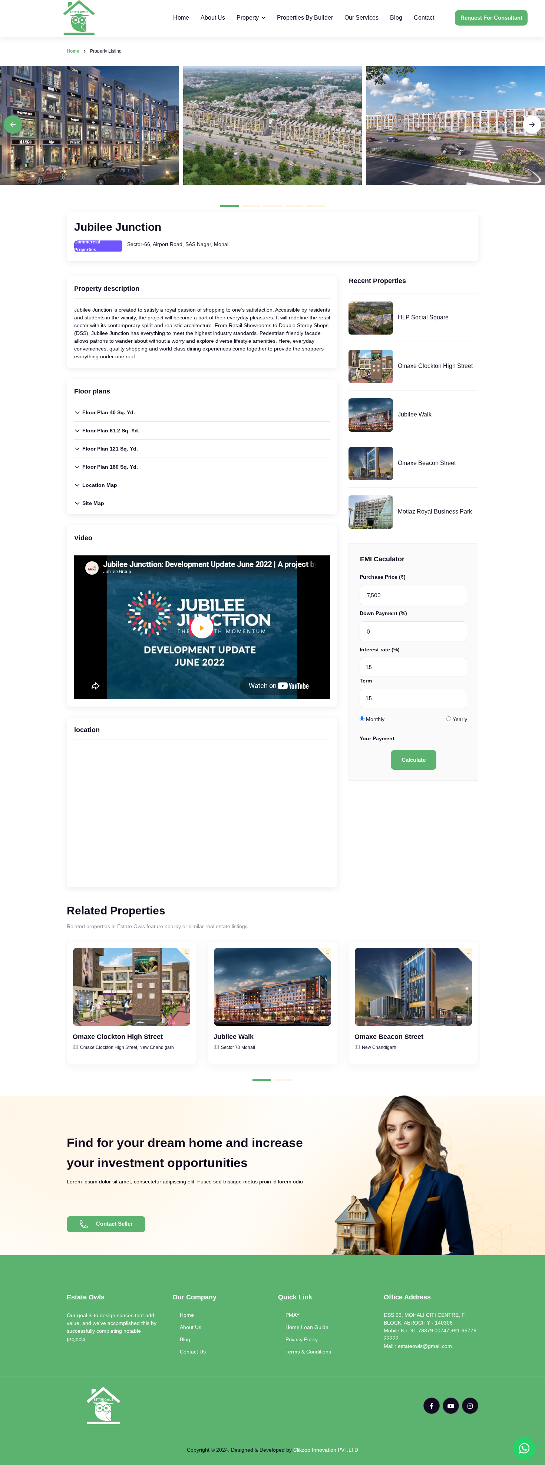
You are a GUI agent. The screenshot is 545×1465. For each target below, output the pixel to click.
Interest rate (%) (380, 649)
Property (248, 17)
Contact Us (193, 1352)
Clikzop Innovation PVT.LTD (325, 1450)
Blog (396, 17)
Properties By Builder (305, 17)
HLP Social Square (423, 317)
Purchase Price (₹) (383, 577)
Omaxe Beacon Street (427, 463)
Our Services (361, 17)
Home (181, 17)
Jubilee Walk (415, 414)
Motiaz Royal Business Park (435, 511)
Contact (424, 17)
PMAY (292, 1315)
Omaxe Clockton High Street (435, 366)
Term (366, 681)
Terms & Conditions (308, 1352)
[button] (229, 206)
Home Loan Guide (306, 1327)
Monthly (375, 719)
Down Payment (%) (383, 613)
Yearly (460, 719)
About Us (213, 17)
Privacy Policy (301, 1339)
